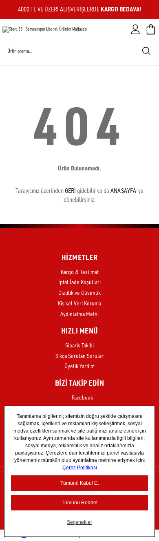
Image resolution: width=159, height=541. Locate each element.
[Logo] (44, 29)
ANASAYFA (123, 190)
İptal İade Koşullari (79, 281)
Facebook (82, 397)
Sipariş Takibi (79, 345)
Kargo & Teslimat (80, 271)
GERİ (70, 190)
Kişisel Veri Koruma (79, 303)
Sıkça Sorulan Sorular (79, 355)
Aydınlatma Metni (79, 313)
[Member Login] (135, 29)
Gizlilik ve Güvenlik (79, 292)
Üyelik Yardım (79, 365)
